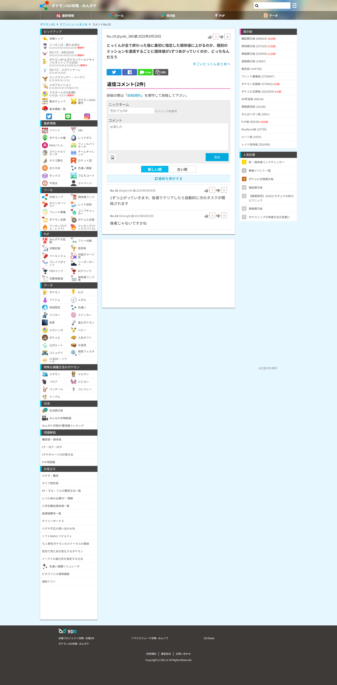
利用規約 (151, 653)
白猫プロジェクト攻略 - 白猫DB (76, 638)
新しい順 (155, 169)
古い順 (182, 169)
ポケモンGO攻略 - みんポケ (74, 5)
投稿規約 (134, 95)
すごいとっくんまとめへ (211, 63)
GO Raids (209, 638)
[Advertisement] (168, 271)
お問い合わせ (183, 653)
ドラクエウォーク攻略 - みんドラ (149, 638)
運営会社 (166, 653)
